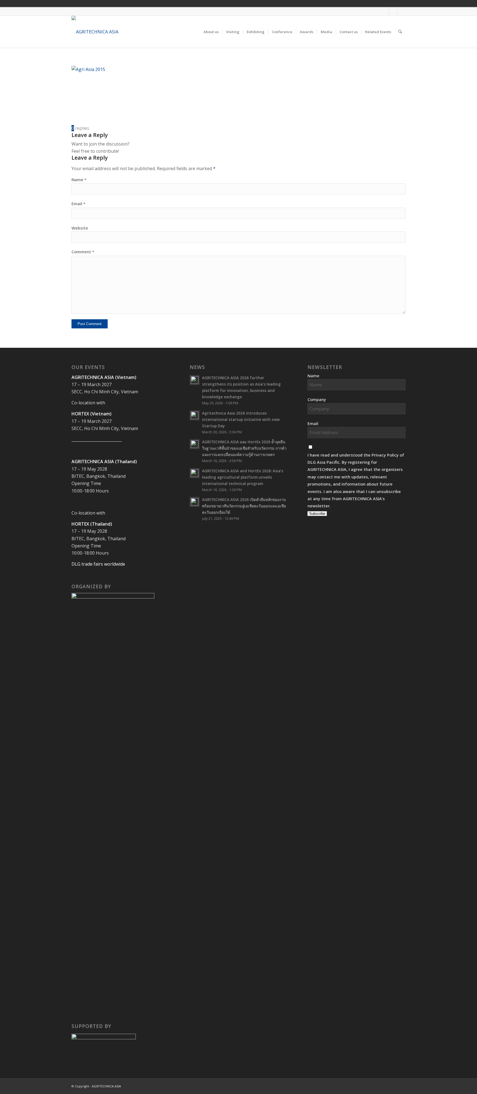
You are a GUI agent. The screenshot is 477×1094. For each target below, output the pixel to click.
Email (78, 203)
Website (79, 228)
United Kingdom (360, 3)
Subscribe (317, 514)
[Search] (400, 32)
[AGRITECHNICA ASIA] (94, 32)
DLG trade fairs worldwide (98, 564)
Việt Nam (367, 3)
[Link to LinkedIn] (401, 11)
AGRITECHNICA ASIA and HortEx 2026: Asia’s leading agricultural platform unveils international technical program (242, 477)
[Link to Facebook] (385, 11)
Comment (82, 251)
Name (78, 179)
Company (317, 399)
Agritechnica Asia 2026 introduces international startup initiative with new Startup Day (241, 419)
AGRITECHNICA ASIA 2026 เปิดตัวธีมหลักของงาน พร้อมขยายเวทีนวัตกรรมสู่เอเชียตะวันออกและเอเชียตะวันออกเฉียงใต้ (244, 506)
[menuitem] (211, 32)
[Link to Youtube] (393, 11)
